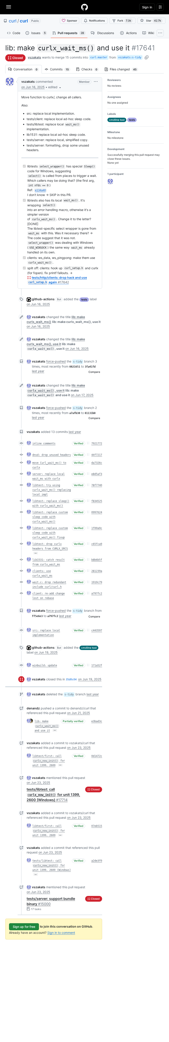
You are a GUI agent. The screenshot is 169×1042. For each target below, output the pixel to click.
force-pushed (56, 361)
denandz (33, 708)
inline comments (43, 443)
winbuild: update (44, 665)
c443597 (96, 630)
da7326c (96, 462)
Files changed (125, 69)
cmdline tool (89, 647)
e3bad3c (96, 721)
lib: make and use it (47, 726)
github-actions (43, 299)
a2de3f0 (96, 860)
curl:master (98, 57)
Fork (124, 20)
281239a (96, 571)
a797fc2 (96, 593)
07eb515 (96, 826)
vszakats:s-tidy (129, 57)
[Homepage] (84, 7)
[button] (55, 87)
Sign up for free (24, 926)
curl (13, 21)
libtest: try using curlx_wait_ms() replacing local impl (51, 490)
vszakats (34, 57)
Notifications (97, 20)
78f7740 (96, 485)
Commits (61, 69)
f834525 (96, 501)
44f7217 (96, 454)
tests (84, 299)
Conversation (27, 69)
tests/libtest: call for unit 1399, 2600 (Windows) (53, 794)
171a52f (96, 665)
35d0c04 (71, 679)
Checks (91, 69)
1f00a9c (96, 528)
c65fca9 (96, 544)
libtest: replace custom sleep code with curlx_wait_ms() (50, 517)
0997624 (96, 512)
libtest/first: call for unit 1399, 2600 (48, 760)
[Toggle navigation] (8, 7)
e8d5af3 (96, 474)
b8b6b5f (96, 559)
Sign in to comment (61, 932)
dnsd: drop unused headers (51, 454)
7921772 (96, 443)
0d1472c (96, 756)
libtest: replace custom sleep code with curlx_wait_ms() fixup (50, 533)
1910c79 (96, 582)
